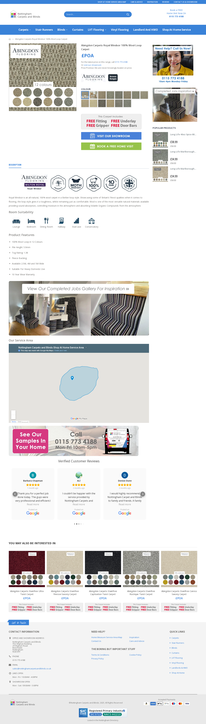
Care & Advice (137, 2)
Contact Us (96, 641)
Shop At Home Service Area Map (112, 2)
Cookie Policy (135, 654)
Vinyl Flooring (178, 662)
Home (10, 39)
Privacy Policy (97, 658)
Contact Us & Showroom (185, 2)
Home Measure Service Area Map (106, 637)
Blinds (174, 647)
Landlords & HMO (180, 667)
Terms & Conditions (100, 654)
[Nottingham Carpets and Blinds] (24, 702)
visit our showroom (92, 65)
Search (128, 14)
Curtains (175, 652)
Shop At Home (178, 672)
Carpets (175, 638)
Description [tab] (15, 164)
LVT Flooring (177, 657)
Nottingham (104, 720)
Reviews (165, 2)
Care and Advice (136, 641)
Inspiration (152, 2)
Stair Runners (178, 643)
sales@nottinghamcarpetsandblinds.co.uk (32, 668)
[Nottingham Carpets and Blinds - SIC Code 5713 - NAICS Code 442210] (103, 712)
